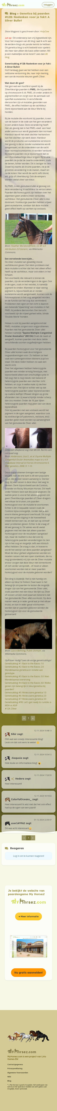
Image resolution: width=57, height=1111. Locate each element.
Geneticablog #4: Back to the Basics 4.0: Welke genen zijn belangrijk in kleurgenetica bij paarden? (28, 686)
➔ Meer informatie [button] (28, 916)
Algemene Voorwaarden (17, 1073)
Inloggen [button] (48, 4)
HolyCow (44, 31)
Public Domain (33, 650)
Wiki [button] (9, 1077)
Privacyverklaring (14, 1068)
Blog (13, 13)
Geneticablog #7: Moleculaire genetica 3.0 (25, 698)
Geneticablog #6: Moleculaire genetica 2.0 (25, 695)
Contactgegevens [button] (15, 1064)
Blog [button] (9, 1081)
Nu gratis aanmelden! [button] (28, 972)
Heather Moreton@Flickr (23, 245)
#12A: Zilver (11, 708)
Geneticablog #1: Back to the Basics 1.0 (24, 663)
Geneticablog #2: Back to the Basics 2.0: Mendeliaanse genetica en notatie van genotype (24, 670)
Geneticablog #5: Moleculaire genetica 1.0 (25, 692)
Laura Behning (18, 650)
